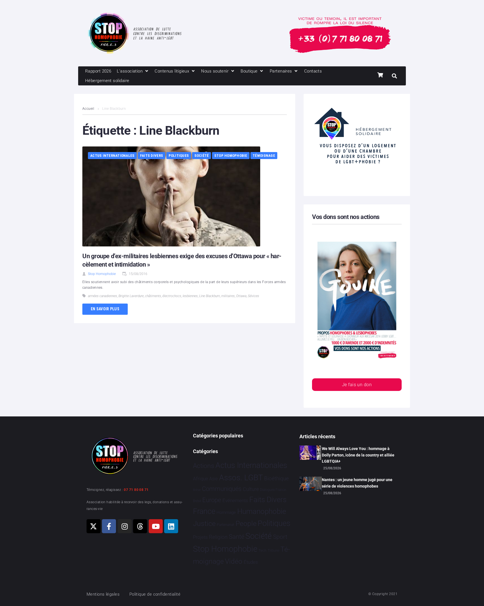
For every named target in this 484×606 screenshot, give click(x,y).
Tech (262, 550)
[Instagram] (125, 526)
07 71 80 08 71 (136, 490)
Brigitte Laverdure (131, 296)
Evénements (235, 500)
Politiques (179, 155)
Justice (204, 523)
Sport (280, 536)
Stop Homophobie (230, 155)
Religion (218, 537)
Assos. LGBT (241, 477)
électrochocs (171, 296)
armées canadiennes (102, 296)
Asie (213, 478)
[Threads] (140, 526)
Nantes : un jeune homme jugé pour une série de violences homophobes (357, 482)
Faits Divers (151, 155)
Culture (251, 489)
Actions (203, 466)
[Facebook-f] (109, 526)
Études (251, 562)
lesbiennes (190, 296)
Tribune (273, 551)
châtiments (153, 296)
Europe (211, 500)
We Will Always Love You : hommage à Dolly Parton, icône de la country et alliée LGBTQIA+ (358, 454)
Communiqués (221, 488)
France (204, 511)
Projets (200, 537)
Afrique (200, 478)
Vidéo (233, 561)
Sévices (253, 296)
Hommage (226, 512)
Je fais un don (357, 384)
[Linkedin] (171, 526)
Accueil (88, 109)
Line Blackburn (209, 296)
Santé (236, 536)
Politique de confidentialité (155, 594)
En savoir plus (105, 309)
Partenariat (225, 525)
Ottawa (241, 296)
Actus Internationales (112, 155)
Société (201, 155)
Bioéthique (276, 479)
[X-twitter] (94, 526)
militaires (228, 296)
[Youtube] (156, 526)
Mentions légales (103, 594)
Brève (197, 490)
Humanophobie (261, 511)
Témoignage (264, 155)
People (246, 523)
